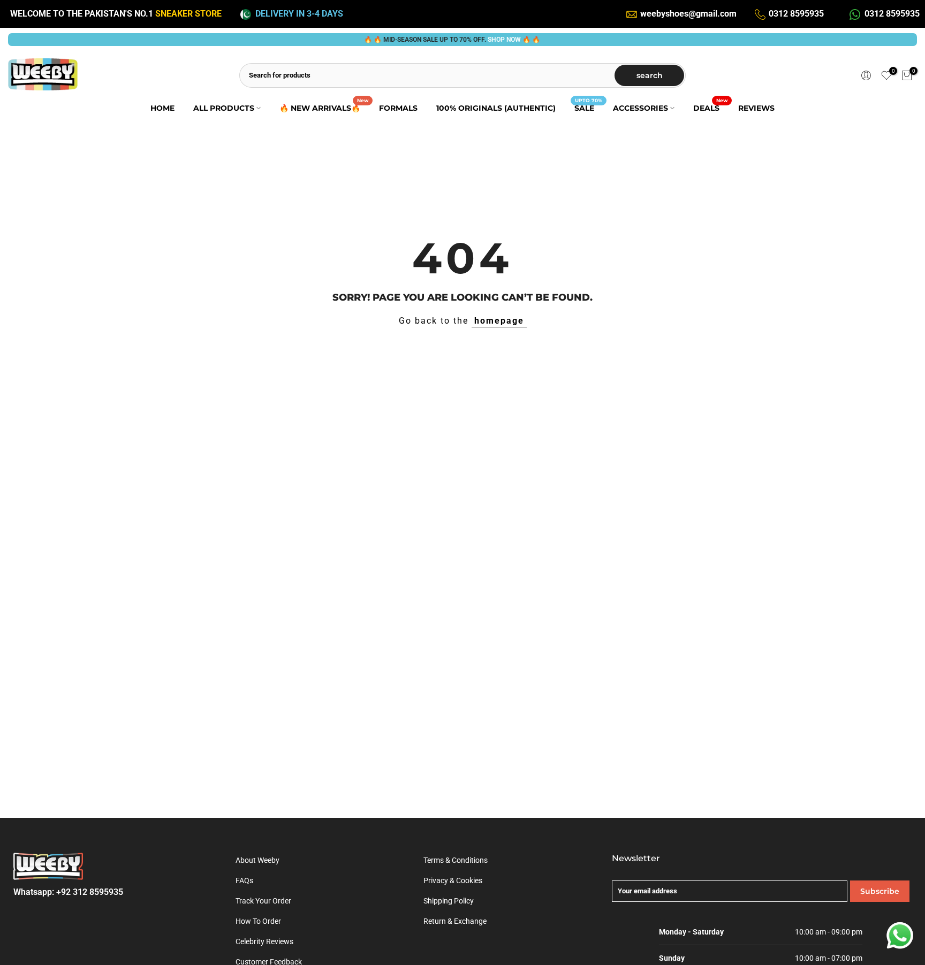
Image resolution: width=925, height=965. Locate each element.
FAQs (244, 880)
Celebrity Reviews (264, 941)
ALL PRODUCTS (223, 108)
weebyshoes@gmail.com (688, 14)
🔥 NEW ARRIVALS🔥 (323, 107)
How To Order (258, 921)
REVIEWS (756, 108)
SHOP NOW (489, 39)
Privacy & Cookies (452, 880)
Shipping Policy (448, 901)
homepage (499, 321)
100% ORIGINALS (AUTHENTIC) (496, 108)
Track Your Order (263, 901)
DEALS (710, 107)
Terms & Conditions (455, 860)
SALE (588, 107)
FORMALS (398, 108)
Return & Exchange (455, 921)
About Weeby (257, 860)
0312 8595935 (796, 14)
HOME (162, 108)
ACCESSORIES (640, 108)
